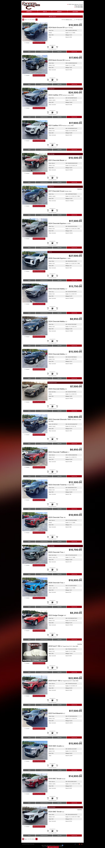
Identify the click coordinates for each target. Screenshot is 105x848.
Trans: (50, 37)
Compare (27, 42)
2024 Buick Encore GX (60, 27)
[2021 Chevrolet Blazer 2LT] (34, 162)
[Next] (37, 20)
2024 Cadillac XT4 (61, 95)
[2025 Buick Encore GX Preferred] (34, 64)
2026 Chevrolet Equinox (59, 258)
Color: (50, 30)
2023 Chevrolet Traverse (61, 485)
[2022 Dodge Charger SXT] (34, 619)
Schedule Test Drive (44, 51)
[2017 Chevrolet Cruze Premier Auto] (34, 195)
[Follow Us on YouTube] (79, 844)
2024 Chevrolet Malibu (57, 321)
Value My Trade (74, 51)
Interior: (50, 32)
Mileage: (67, 34)
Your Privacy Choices (58, 845)
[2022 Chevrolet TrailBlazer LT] (34, 456)
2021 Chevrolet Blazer (57, 160)
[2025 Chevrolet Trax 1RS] (34, 521)
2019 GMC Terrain (56, 779)
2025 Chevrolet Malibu (57, 389)
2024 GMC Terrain (56, 812)
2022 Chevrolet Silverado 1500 (64, 420)
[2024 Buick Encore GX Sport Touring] (34, 31)
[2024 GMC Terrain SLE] (34, 815)
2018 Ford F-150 (63, 646)
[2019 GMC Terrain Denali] (34, 782)
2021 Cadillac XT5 (61, 125)
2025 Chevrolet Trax (57, 517)
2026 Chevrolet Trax (56, 583)
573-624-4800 (79, 7)
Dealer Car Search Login (45, 845)
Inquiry (29, 51)
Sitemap (54, 845)
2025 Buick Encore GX (59, 60)
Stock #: (67, 37)
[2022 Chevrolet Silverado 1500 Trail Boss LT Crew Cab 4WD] (34, 423)
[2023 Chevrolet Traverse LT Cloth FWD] (34, 489)
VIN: (66, 30)
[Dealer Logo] (31, 6)
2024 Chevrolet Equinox (59, 223)
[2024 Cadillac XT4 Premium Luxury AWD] (34, 97)
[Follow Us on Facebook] (75, 844)
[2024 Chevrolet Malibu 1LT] (34, 325)
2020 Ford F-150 (63, 681)
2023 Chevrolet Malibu (57, 289)
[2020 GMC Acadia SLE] (34, 750)
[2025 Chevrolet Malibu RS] (34, 390)
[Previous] (23, 20)
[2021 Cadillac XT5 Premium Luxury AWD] (34, 129)
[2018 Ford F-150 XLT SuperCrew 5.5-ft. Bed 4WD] (34, 652)
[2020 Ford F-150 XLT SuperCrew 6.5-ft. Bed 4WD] (34, 684)
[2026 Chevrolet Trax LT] (34, 586)
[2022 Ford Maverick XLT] (34, 717)
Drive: (50, 34)
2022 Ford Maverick (56, 713)
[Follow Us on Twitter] (77, 844)
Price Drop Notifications (39, 42)
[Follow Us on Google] (82, 844)
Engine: (67, 32)
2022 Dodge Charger (57, 615)
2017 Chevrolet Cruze (60, 191)
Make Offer (59, 51)
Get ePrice (79, 189)
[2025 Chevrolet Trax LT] (34, 554)
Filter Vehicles (53, 16)
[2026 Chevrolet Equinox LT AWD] (34, 260)
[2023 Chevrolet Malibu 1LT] (34, 293)
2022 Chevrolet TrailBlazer (58, 452)
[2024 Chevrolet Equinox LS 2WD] (34, 227)
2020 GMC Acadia (56, 746)
